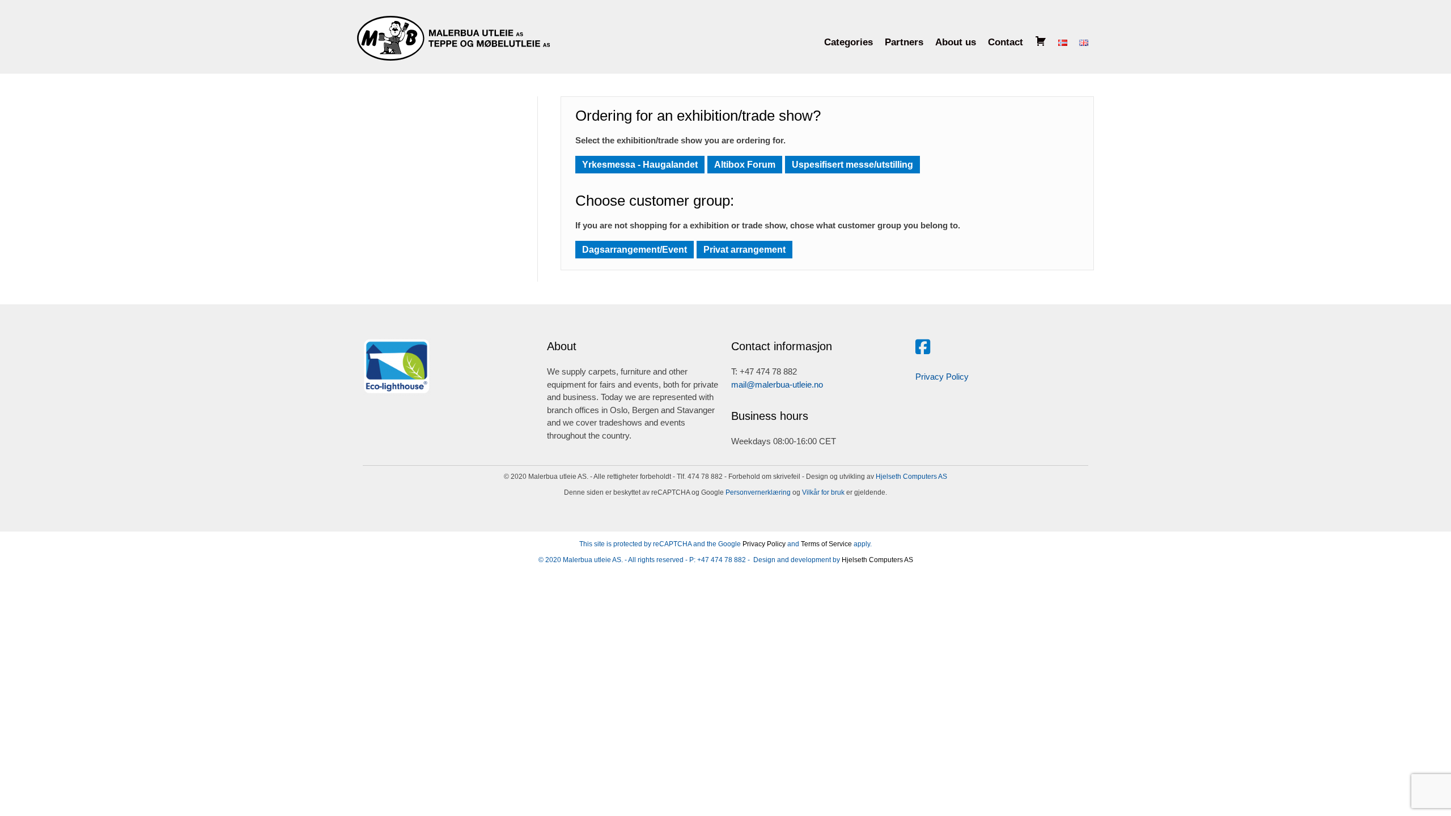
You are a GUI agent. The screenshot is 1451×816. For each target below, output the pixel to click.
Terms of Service (826, 544)
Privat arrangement (744, 249)
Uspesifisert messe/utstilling (852, 164)
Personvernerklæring (757, 492)
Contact (1005, 42)
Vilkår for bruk (822, 492)
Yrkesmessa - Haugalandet (640, 164)
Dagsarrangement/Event (634, 249)
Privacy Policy (942, 376)
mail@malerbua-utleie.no (777, 384)
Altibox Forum (744, 164)
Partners (904, 42)
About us (955, 42)
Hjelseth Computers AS (911, 477)
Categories (848, 42)
